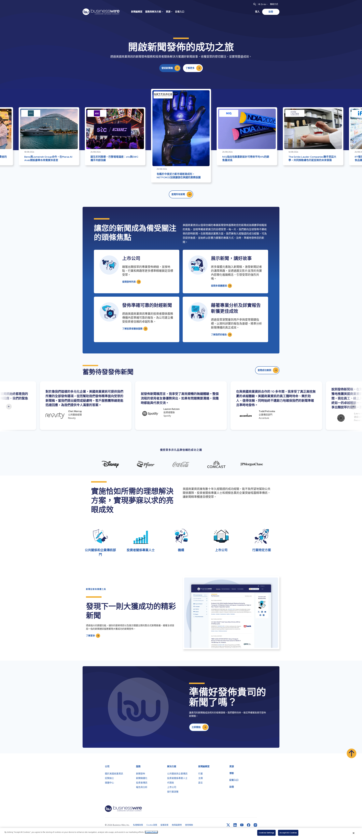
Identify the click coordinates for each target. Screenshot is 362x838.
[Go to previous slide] (9, 406)
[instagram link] (255, 825)
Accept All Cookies (288, 833)
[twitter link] (228, 825)
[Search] (254, 4)
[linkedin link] (235, 825)
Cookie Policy (151, 832)
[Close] (354, 833)
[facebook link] (248, 825)
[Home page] (101, 11)
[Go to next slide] (353, 406)
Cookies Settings (266, 833)
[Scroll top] (351, 753)
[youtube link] (242, 825)
